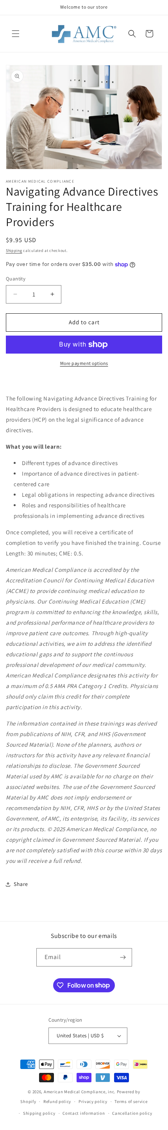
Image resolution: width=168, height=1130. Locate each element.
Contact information (84, 1113)
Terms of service (130, 1101)
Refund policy (57, 1101)
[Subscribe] (123, 957)
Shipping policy (39, 1113)
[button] (15, 33)
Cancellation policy (132, 1113)
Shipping (14, 250)
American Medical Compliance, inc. (80, 1091)
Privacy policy (93, 1101)
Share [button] (21, 883)
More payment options (84, 363)
